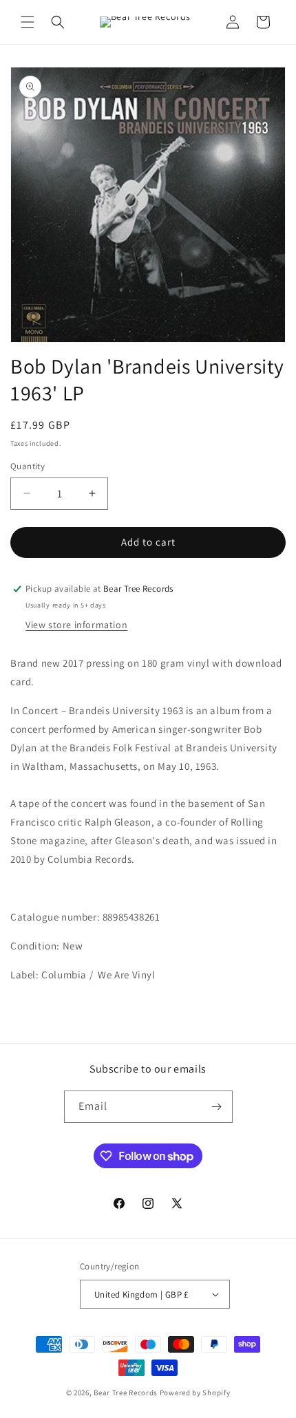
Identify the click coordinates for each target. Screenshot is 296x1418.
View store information (76, 625)
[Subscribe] (217, 1107)
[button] (27, 22)
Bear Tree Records (126, 1392)
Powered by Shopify (195, 1392)
